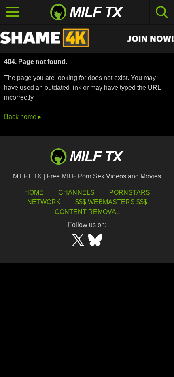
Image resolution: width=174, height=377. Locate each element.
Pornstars (129, 192)
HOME (34, 192)
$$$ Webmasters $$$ (111, 202)
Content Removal (87, 211)
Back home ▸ (22, 116)
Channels (76, 192)
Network (44, 202)
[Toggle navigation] (12, 12)
